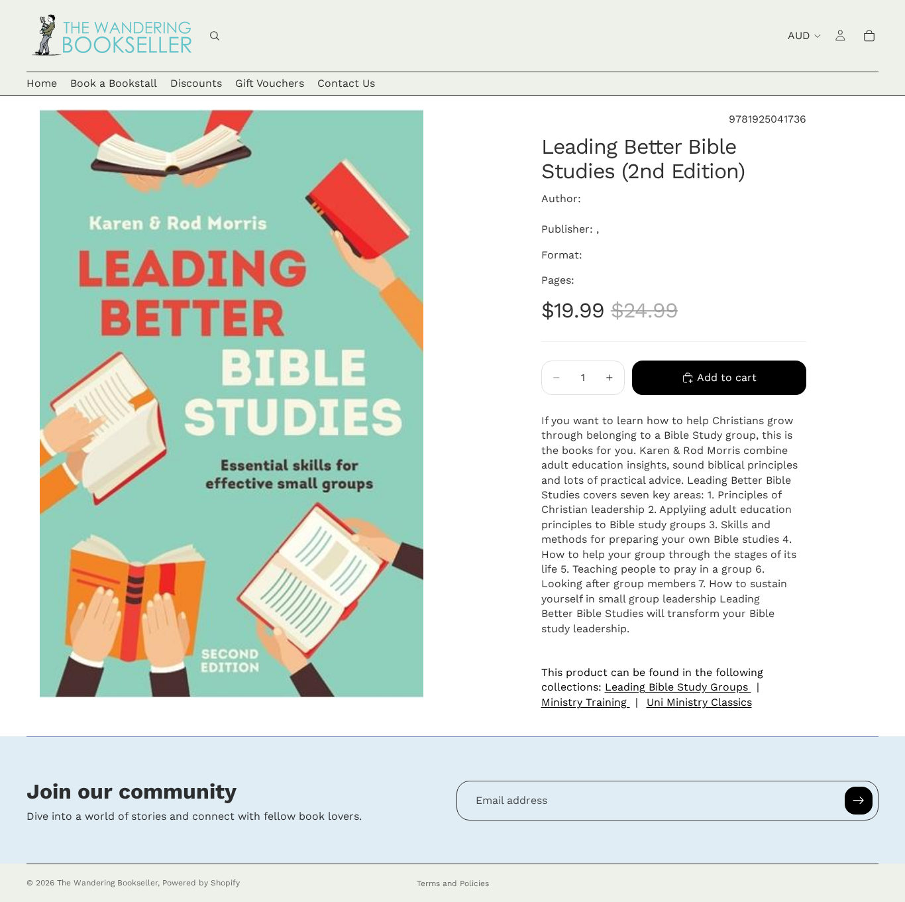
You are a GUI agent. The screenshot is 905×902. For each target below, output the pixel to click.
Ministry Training (585, 702)
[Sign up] (859, 801)
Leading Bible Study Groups (678, 687)
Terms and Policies (453, 883)
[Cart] (869, 35)
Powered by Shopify (201, 882)
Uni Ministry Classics (699, 702)
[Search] (214, 35)
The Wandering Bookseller (107, 882)
